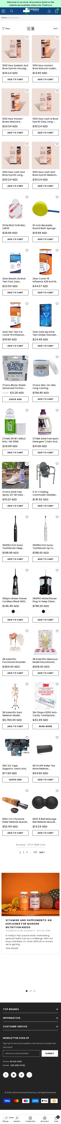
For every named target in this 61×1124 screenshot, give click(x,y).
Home (4, 17)
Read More (45, 726)
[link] (16, 1119)
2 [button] (30, 991)
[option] (30, 3)
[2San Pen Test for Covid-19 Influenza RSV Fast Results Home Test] (15, 315)
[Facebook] (6, 1075)
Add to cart (15, 79)
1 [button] (27, 991)
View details (12, 948)
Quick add (15, 399)
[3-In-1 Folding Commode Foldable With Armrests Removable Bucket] (45, 475)
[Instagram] (13, 1075)
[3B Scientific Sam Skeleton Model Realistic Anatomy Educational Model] (15, 696)
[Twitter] (29, 1075)
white (18, 611)
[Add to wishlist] (27, 37)
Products (14, 17)
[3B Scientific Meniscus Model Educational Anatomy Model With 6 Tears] (45, 642)
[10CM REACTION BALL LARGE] (15, 208)
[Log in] (49, 11)
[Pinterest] (21, 1075)
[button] (29, 29)
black (13, 611)
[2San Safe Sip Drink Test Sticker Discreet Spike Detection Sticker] (45, 315)
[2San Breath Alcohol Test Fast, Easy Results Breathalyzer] (15, 262)
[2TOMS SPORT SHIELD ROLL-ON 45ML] (15, 422)
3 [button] (34, 991)
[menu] (3, 11)
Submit (49, 1053)
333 (35, 852)
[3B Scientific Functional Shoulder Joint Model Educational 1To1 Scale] (15, 642)
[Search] (11, 11)
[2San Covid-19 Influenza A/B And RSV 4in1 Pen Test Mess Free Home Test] (45, 262)
